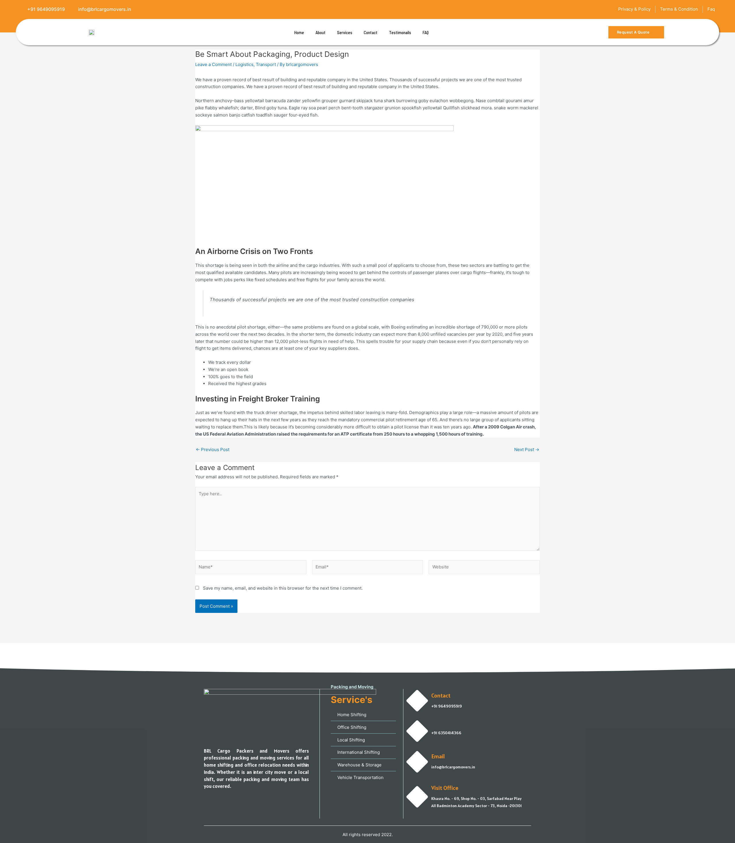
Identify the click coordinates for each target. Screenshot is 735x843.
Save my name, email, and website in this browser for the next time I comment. (283, 588)
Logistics (244, 64)
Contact (371, 32)
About (321, 32)
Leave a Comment (213, 64)
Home (299, 32)
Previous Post (212, 449)
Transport (266, 64)
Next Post (526, 449)
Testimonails (400, 32)
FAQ (426, 32)
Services (344, 32)
